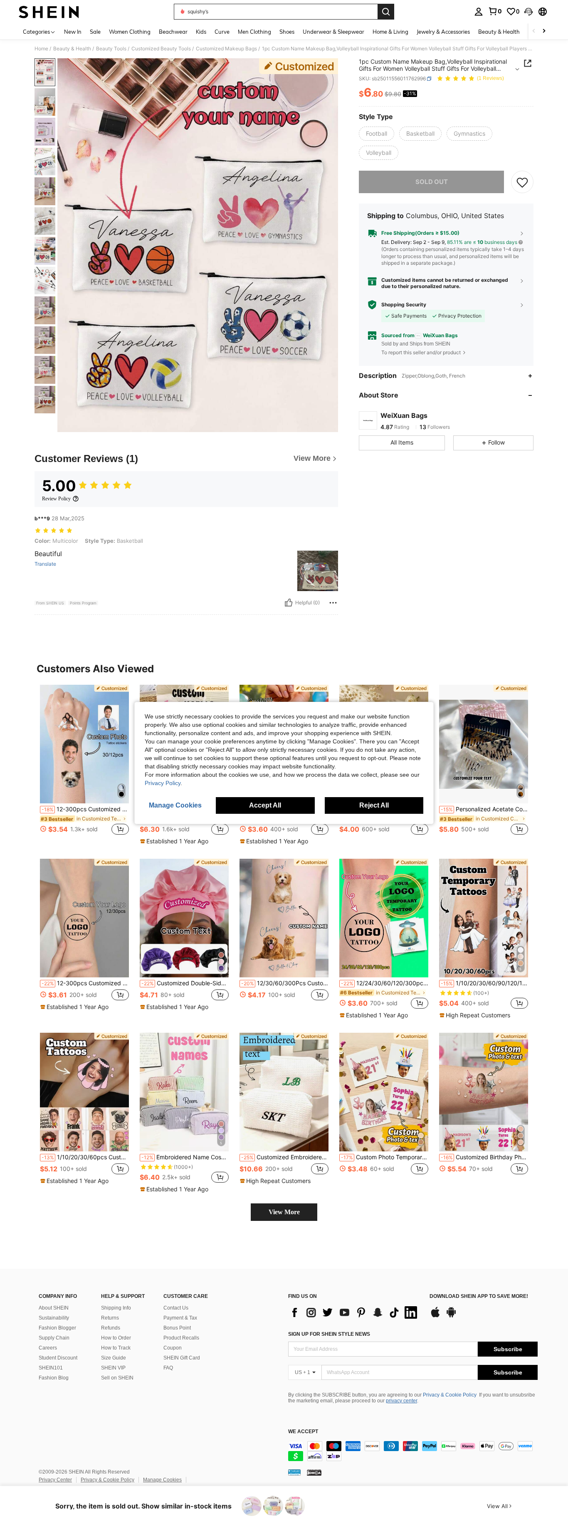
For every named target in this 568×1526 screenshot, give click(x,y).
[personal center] (479, 12)
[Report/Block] (333, 603)
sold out (431, 182)
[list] (354, 1312)
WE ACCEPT (303, 1431)
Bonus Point (177, 1328)
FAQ (168, 1368)
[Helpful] (289, 603)
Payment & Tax (180, 1318)
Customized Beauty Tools (161, 49)
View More (284, 1211)
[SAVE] (522, 182)
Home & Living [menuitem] (390, 31)
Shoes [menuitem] (286, 31)
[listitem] (84, 764)
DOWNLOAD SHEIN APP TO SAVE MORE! (479, 1296)
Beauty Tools (111, 49)
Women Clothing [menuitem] (130, 31)
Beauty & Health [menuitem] (499, 31)
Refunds (110, 1328)
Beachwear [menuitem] (173, 31)
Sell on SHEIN (117, 1378)
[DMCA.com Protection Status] (314, 1472)
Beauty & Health (72, 49)
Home (41, 49)
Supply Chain (54, 1338)
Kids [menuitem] (201, 31)
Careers (48, 1348)
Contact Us (175, 1308)
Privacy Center (55, 1480)
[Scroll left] (534, 31)
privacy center (401, 1401)
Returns (110, 1318)
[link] (495, 11)
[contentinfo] (413, 1451)
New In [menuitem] (72, 31)
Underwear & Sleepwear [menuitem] (333, 31)
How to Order (116, 1338)
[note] (175, 841)
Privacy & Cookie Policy (450, 1395)
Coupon (172, 1348)
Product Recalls (181, 1338)
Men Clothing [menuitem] (254, 31)
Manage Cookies (162, 1480)
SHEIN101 (51, 1368)
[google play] (451, 1316)
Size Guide (113, 1358)
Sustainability (54, 1318)
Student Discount (58, 1358)
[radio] (376, 134)
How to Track (116, 1348)
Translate (45, 564)
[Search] (386, 12)
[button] (528, 12)
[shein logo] (49, 11)
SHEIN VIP (113, 1368)
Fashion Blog (54, 1378)
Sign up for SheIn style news (329, 1334)
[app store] (435, 1316)
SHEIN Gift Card (181, 1358)
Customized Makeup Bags (226, 49)
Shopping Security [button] (403, 305)
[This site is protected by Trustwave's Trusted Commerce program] (294, 1472)
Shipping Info (116, 1308)
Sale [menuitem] (95, 31)
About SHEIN (54, 1308)
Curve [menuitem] (222, 31)
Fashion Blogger (57, 1328)
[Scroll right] (544, 31)
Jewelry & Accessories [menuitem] (443, 31)
